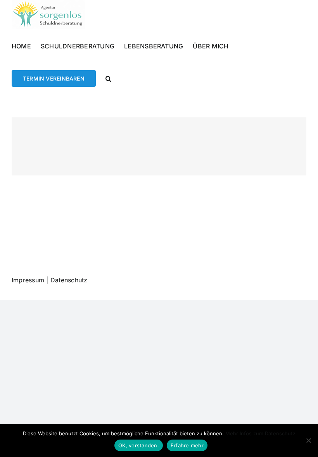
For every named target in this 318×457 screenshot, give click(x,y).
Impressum (28, 280)
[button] (108, 78)
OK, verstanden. (138, 445)
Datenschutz (69, 280)
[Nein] (308, 440)
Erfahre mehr (187, 445)
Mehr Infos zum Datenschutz (260, 433)
